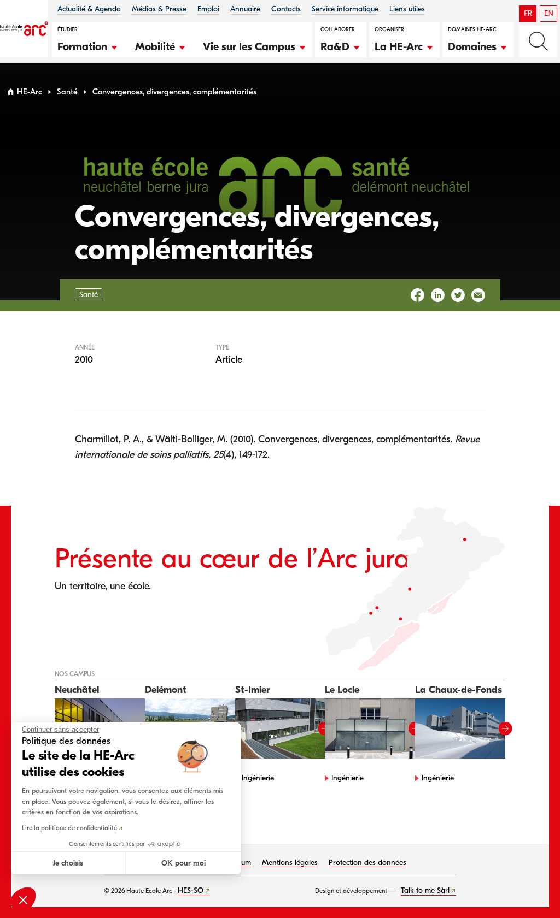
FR (528, 13)
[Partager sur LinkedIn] (438, 295)
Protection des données (367, 862)
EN (548, 13)
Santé (67, 92)
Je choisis (68, 863)
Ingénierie (258, 778)
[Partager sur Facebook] (417, 295)
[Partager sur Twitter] (458, 295)
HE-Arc (29, 92)
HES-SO (190, 890)
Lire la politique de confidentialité (69, 828)
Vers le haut (529, 887)
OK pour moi (183, 863)
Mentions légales (290, 862)
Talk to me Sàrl (425, 890)
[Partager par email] (478, 295)
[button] (88, 45)
